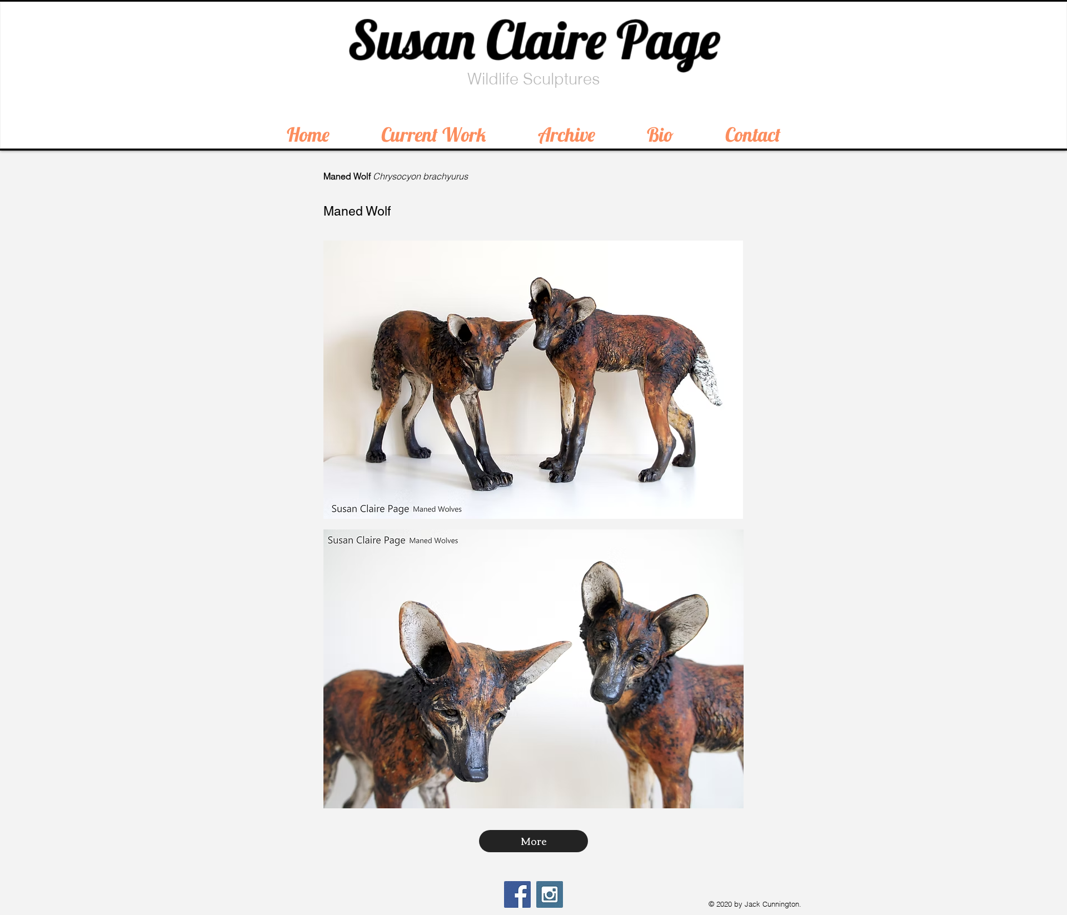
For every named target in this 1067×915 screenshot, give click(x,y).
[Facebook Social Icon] (517, 894)
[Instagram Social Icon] (549, 894)
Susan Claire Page (534, 39)
